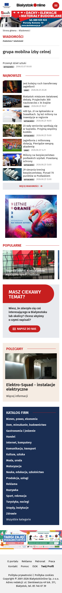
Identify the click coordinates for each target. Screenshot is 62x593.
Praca (52, 561)
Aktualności (9, 67)
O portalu (12, 561)
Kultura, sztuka (15, 454)
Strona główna (10, 30)
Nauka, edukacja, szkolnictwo (25, 472)
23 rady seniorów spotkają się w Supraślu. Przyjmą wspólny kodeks (40, 129)
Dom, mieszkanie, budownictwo (26, 424)
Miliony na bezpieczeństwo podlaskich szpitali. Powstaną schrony (40, 158)
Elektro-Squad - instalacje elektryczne (30, 387)
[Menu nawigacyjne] (55, 5)
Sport (26, 90)
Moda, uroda (14, 460)
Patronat (40, 561)
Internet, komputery (19, 442)
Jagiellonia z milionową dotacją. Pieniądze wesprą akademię (38, 143)
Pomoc (25, 566)
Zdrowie (11, 513)
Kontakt (12, 566)
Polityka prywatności (20, 575)
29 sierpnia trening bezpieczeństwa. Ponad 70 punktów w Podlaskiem (38, 172)
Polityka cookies (44, 575)
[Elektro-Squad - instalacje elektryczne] (31, 366)
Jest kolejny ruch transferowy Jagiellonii (40, 85)
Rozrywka (12, 490)
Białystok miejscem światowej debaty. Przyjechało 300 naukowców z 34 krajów (40, 99)
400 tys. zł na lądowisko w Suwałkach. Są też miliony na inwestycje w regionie (40, 114)
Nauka (26, 106)
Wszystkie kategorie (18, 519)
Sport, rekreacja (16, 495)
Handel (10, 436)
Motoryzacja (14, 466)
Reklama (11, 484)
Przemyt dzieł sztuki (14, 63)
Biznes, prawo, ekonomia (22, 419)
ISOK (35, 566)
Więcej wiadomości (29, 186)
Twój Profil (47, 566)
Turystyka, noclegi (17, 501)
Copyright (8, 578)
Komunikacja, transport (21, 448)
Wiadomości (24, 30)
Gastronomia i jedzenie (20, 430)
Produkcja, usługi (17, 478)
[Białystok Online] (31, 5)
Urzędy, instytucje (17, 507)
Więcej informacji (17, 396)
